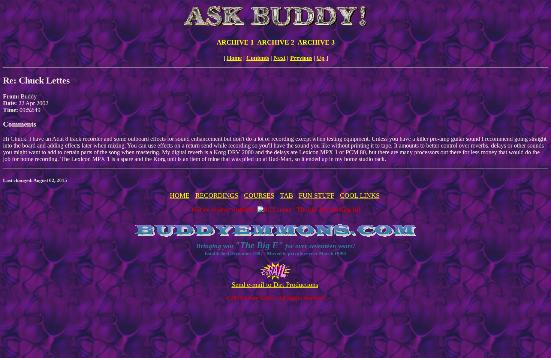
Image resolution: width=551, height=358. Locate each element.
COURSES (259, 195)
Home (234, 58)
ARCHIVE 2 (275, 42)
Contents (257, 58)
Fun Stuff (316, 195)
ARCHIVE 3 (316, 42)
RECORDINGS (216, 195)
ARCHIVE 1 (235, 42)
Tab (286, 195)
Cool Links (360, 195)
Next (280, 58)
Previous (301, 58)
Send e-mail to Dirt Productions (275, 284)
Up (321, 58)
